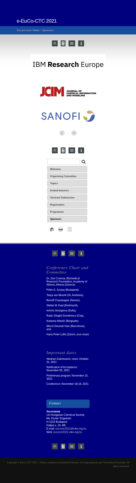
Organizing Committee (63, 176)
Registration (57, 204)
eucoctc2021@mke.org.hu (70, 428)
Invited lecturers (59, 190)
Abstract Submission (62, 197)
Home (36, 30)
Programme (57, 211)
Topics (54, 183)
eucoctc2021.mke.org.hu (67, 432)
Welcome (55, 169)
